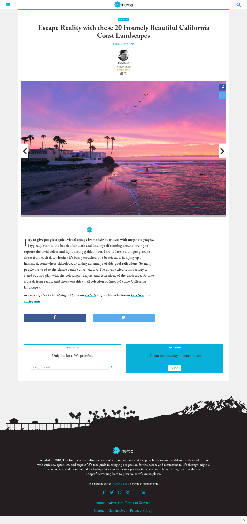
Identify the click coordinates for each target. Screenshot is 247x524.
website (90, 296)
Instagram (32, 302)
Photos (123, 19)
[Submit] (111, 367)
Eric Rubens (123, 63)
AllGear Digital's (120, 483)
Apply (174, 367)
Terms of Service (137, 502)
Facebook (137, 296)
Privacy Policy (141, 510)
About (100, 502)
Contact (100, 510)
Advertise (115, 502)
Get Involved (117, 510)
